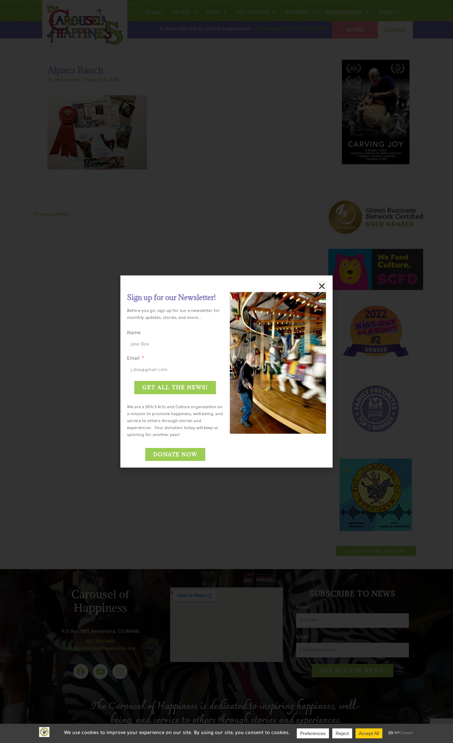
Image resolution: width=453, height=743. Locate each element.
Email (134, 359)
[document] (226, 371)
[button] (322, 286)
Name (134, 333)
